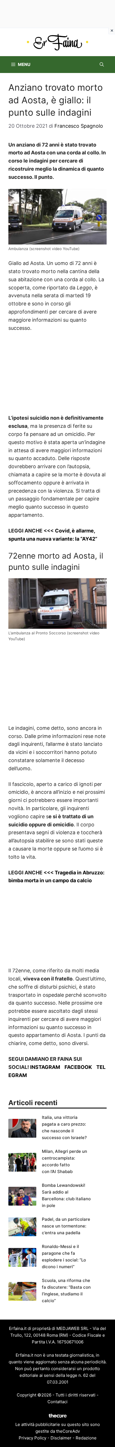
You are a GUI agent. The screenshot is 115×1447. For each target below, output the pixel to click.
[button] (102, 64)
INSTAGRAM (45, 1067)
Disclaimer (61, 1438)
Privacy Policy (32, 1438)
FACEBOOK (78, 1067)
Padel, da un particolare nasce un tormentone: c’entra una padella (66, 1226)
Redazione (86, 1438)
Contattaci (57, 1401)
